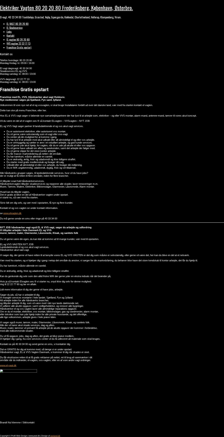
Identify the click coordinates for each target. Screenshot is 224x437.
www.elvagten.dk (12, 213)
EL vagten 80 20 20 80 (18, 40)
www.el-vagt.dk (8, 365)
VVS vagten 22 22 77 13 (18, 44)
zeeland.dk (55, 436)
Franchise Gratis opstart (19, 47)
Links (9, 32)
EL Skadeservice (14, 28)
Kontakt (10, 36)
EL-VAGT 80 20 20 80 (18, 24)
